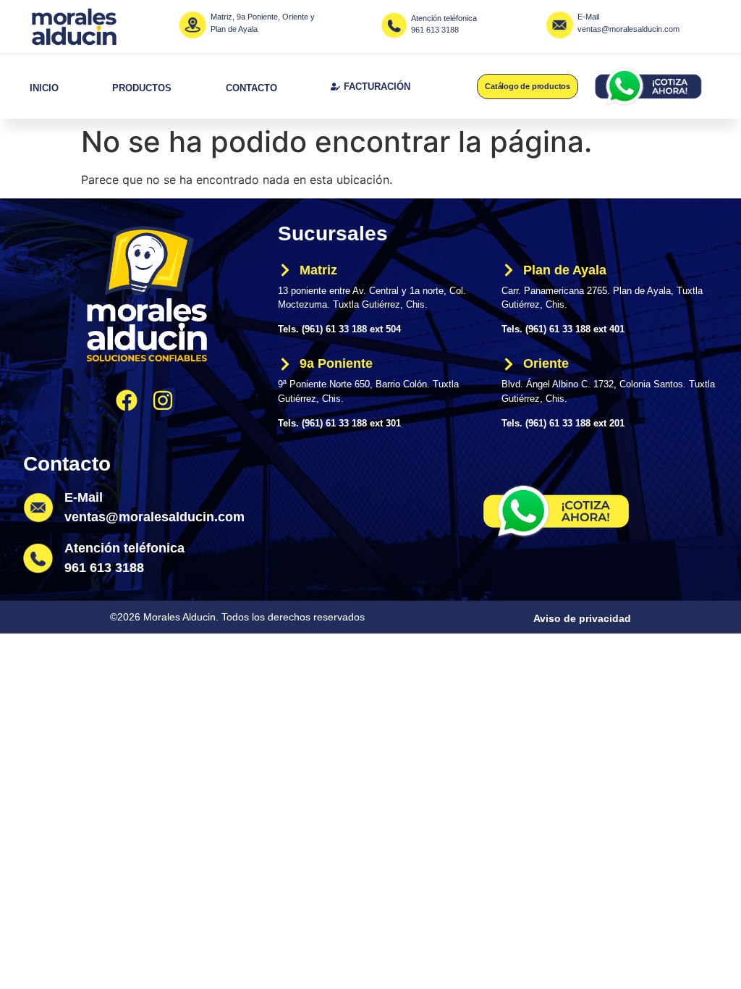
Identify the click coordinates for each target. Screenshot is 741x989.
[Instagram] (163, 400)
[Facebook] (126, 400)
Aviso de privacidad (582, 618)
